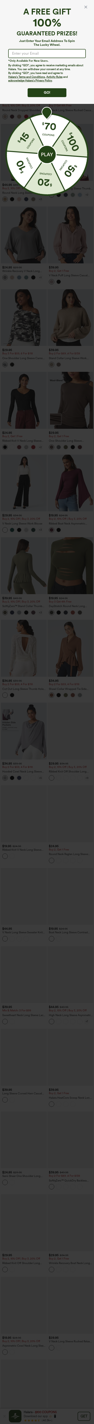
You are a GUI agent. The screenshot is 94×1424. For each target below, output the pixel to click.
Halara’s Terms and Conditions (26, 76)
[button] (47, 154)
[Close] (85, 7)
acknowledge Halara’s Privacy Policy (30, 80)
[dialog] (47, 712)
